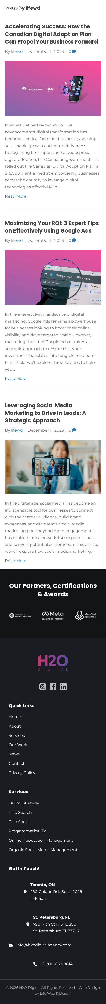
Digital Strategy (24, 803)
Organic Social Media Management (43, 849)
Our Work (18, 744)
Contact (17, 763)
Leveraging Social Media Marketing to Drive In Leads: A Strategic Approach (45, 413)
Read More (15, 196)
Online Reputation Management (41, 840)
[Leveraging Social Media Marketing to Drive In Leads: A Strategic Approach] (53, 466)
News (14, 754)
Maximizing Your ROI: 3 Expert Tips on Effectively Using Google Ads (52, 227)
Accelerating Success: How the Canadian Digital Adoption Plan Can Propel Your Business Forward (51, 34)
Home (15, 717)
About (15, 726)
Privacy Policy (22, 772)
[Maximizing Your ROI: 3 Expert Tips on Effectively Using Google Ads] (53, 277)
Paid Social (20, 821)
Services (17, 735)
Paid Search (20, 812)
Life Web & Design (55, 993)
